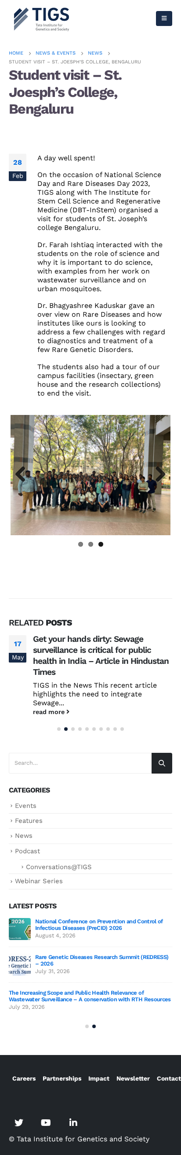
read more (49, 711)
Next (157, 475)
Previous (24, 475)
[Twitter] (19, 1123)
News (24, 836)
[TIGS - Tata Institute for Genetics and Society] (42, 18)
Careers (24, 1078)
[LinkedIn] (73, 1123)
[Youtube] (46, 1123)
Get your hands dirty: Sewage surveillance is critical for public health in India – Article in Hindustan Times (101, 655)
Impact (98, 1078)
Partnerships (62, 1078)
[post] (20, 929)
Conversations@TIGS (59, 867)
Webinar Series (39, 881)
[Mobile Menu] (164, 18)
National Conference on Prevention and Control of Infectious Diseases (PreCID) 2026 (99, 924)
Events (25, 806)
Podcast (27, 851)
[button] (58, 729)
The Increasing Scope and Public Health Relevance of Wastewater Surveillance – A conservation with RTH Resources (90, 996)
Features (29, 821)
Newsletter (133, 1078)
